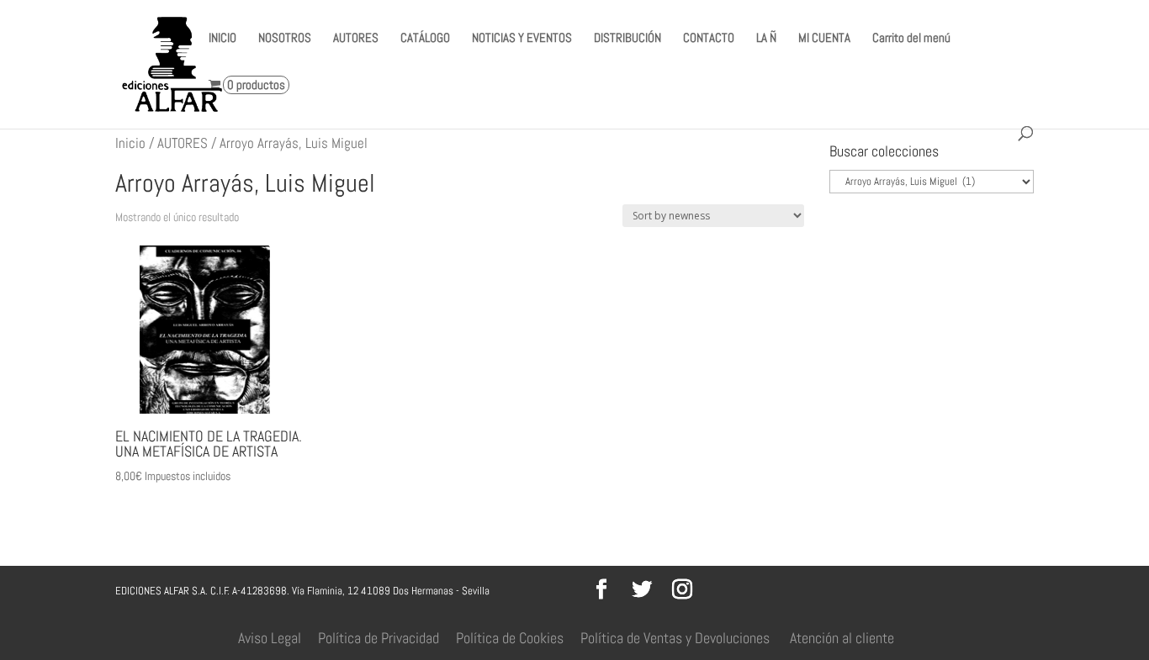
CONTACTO (708, 38)
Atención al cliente (842, 637)
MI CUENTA (824, 38)
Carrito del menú (911, 38)
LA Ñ (766, 38)
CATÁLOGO (425, 38)
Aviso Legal (269, 637)
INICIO (222, 38)
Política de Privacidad (378, 637)
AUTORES (356, 38)
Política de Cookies (510, 637)
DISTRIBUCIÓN (627, 38)
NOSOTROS (284, 38)
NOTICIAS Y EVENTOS (522, 38)
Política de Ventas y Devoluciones (675, 637)
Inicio (130, 143)
